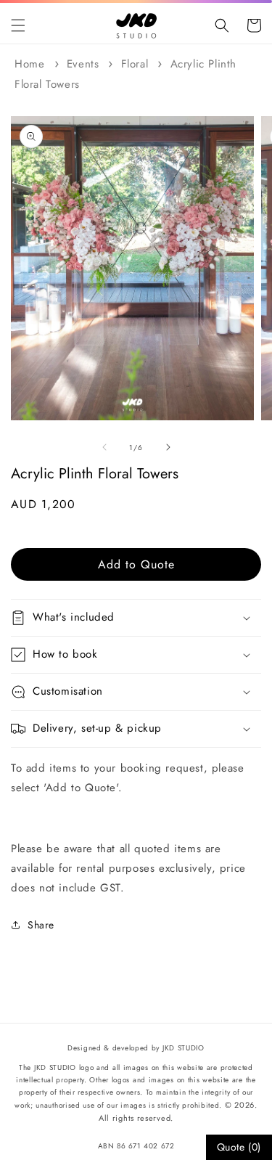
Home (29, 64)
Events (83, 64)
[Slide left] (104, 447)
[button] (18, 25)
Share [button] (41, 925)
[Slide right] (168, 447)
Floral (135, 64)
